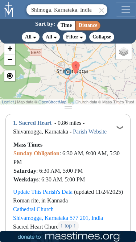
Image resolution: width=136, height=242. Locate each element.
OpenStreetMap (52, 101)
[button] (73, 63)
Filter (73, 37)
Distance (88, 25)
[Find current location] (9, 75)
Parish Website (90, 131)
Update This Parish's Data (43, 192)
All (29, 37)
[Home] (9, 9)
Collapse (101, 37)
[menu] (126, 9)
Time (66, 25)
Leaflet (8, 101)
